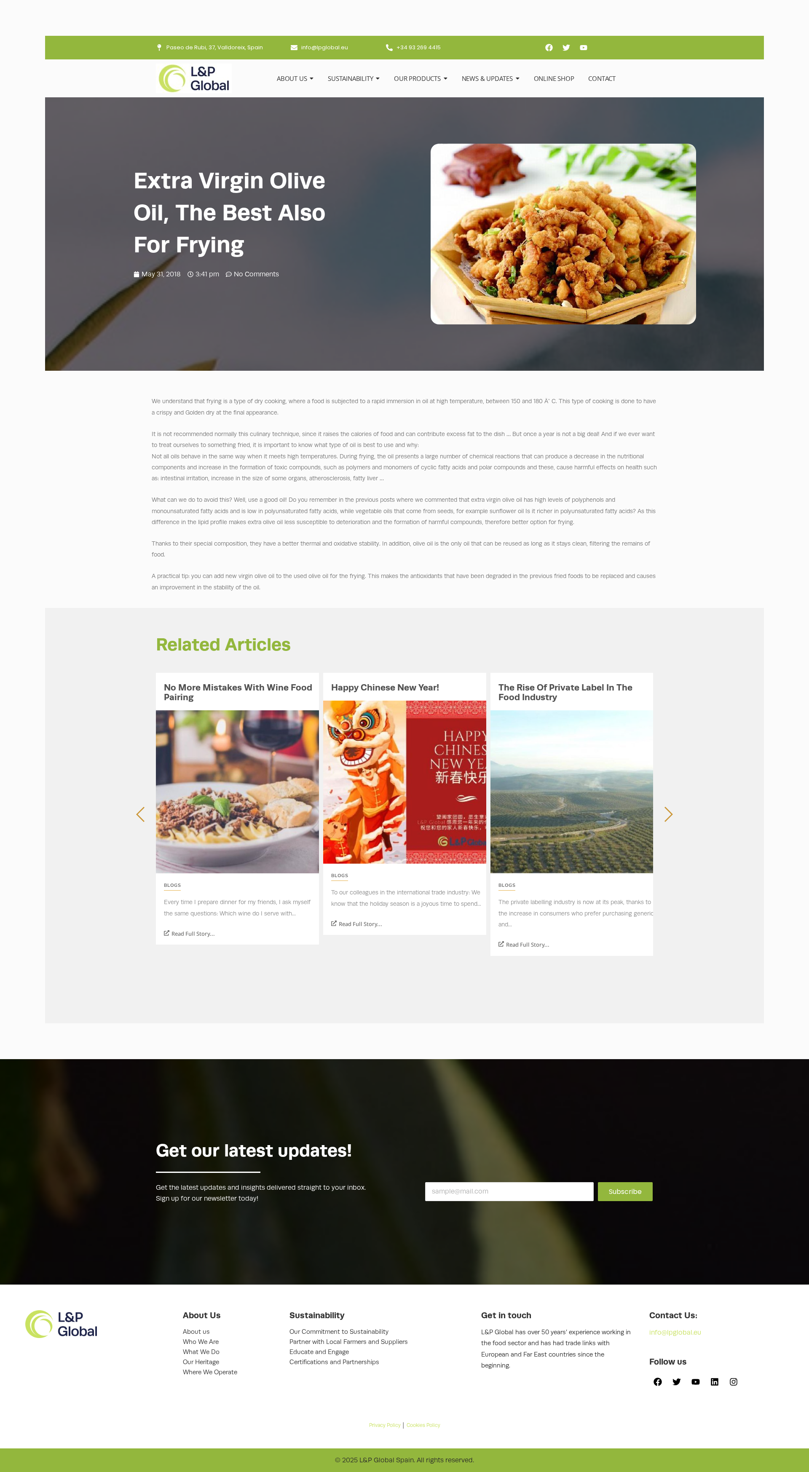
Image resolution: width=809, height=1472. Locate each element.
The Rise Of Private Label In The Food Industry (565, 692)
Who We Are (201, 1342)
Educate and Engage (319, 1352)
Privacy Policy (385, 1425)
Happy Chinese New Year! (385, 687)
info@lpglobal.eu (675, 1332)
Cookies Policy (423, 1425)
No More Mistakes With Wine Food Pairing (238, 692)
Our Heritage (201, 1362)
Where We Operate (210, 1372)
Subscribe (625, 1191)
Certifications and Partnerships (334, 1362)
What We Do (201, 1352)
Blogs (172, 885)
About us (196, 1332)
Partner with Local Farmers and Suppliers (348, 1342)
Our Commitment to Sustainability (338, 1332)
